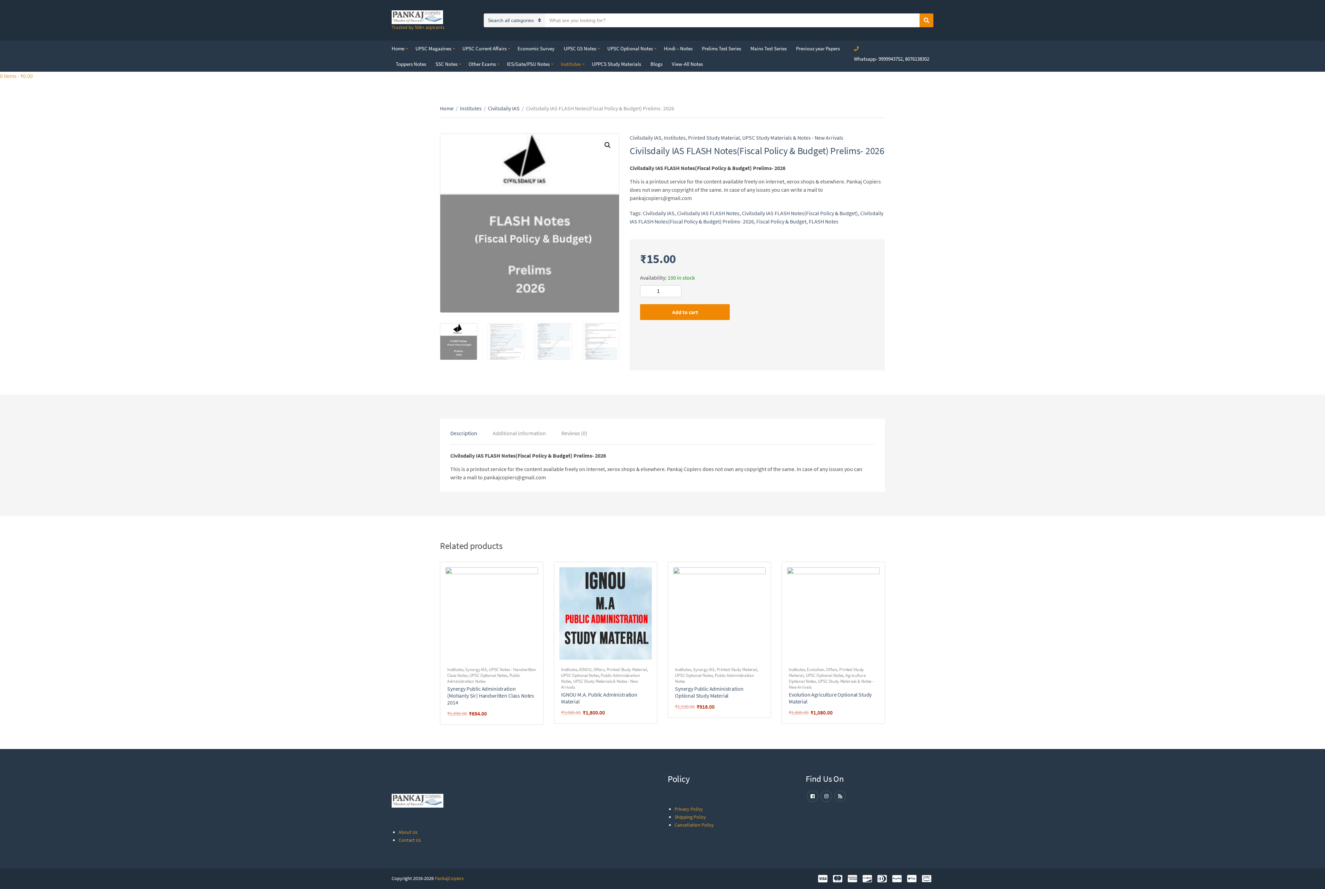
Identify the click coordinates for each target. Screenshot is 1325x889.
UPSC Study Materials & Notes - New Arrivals (792, 137)
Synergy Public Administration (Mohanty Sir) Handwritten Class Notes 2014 (490, 695)
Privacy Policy (689, 809)
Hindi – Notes (678, 48)
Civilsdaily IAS (504, 108)
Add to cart (685, 312)
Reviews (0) (574, 433)
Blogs (656, 64)
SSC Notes (446, 64)
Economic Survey (536, 48)
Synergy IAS (476, 669)
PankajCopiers (449, 878)
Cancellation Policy (694, 825)
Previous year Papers (818, 48)
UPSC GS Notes (580, 48)
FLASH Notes (823, 221)
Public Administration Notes (483, 678)
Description (463, 433)
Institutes (571, 64)
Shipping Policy (690, 817)
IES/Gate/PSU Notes (528, 64)
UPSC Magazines (433, 48)
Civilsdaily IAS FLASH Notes (708, 213)
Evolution (815, 669)
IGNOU (585, 669)
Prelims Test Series (721, 48)
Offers (599, 669)
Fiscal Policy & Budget (781, 221)
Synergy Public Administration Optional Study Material (709, 692)
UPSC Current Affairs (484, 48)
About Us (408, 832)
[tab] (463, 433)
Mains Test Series (768, 48)
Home (398, 48)
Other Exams (482, 64)
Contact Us (410, 840)
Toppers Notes (411, 64)
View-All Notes (687, 64)
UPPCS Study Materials (616, 64)
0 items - (16, 75)
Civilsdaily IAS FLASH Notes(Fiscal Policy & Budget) (800, 213)
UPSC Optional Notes (630, 48)
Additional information (519, 433)
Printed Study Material (714, 137)
